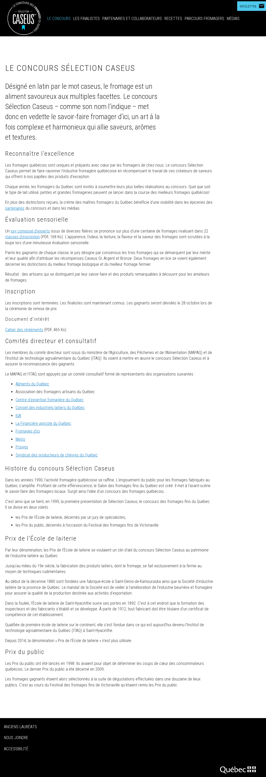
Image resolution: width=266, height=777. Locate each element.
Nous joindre (16, 737)
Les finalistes (86, 18)
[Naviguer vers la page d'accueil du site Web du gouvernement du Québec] (239, 769)
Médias (233, 18)
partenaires (14, 208)
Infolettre (252, 6)
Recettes (173, 18)
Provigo (22, 447)
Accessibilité (16, 748)
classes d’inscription (22, 236)
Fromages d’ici (28, 431)
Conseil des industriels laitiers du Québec (50, 407)
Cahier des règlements (24, 329)
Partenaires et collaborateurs (132, 18)
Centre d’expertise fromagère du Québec (50, 399)
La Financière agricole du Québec (43, 423)
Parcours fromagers (204, 18)
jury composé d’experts (30, 231)
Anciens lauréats (20, 726)
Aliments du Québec (32, 383)
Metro (20, 439)
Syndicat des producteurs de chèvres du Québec (57, 455)
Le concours (59, 18)
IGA (18, 415)
